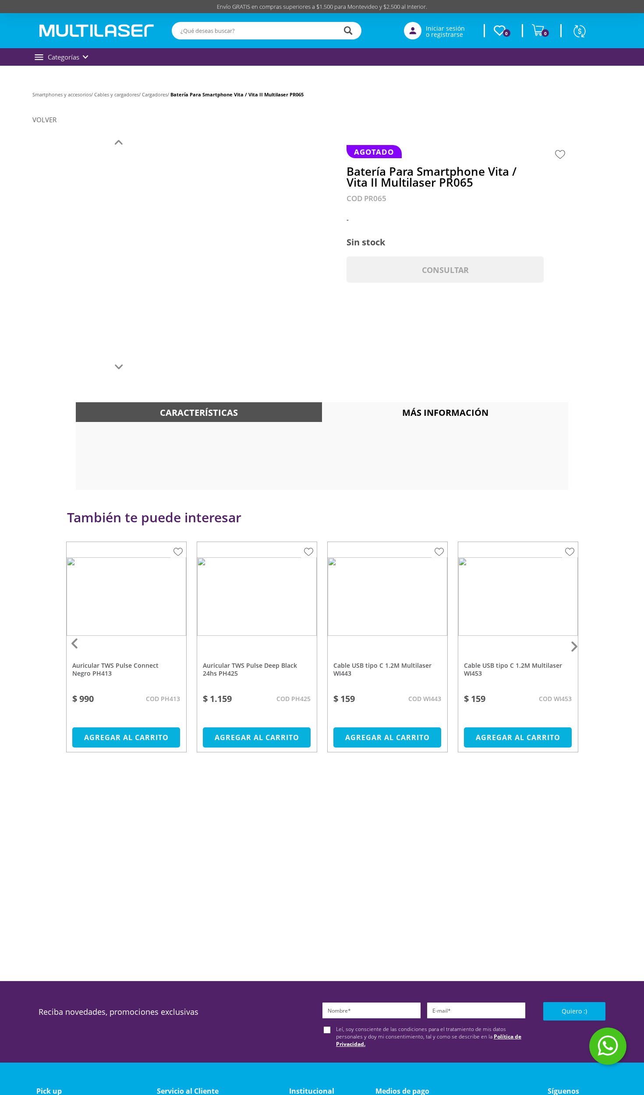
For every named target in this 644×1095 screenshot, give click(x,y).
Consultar (445, 270)
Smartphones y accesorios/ (63, 94)
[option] (126, 651)
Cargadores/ (156, 94)
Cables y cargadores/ (118, 94)
